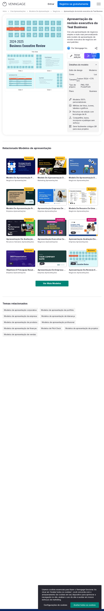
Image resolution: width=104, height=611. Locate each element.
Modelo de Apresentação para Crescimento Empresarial (20, 178)
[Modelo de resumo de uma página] (83, 197)
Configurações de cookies (55, 605)
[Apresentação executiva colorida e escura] (52, 228)
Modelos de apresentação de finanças (20, 328)
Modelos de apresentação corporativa (20, 310)
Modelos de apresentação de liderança (58, 316)
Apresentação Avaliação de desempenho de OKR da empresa (83, 239)
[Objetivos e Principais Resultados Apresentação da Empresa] (20, 259)
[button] (75, 56)
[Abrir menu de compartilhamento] (96, 48)
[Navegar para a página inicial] (14, 4)
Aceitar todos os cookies (85, 605)
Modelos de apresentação (39, 11)
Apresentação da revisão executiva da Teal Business (83, 270)
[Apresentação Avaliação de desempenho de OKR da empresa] (83, 228)
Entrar (51, 4)
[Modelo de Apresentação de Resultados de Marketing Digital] (52, 166)
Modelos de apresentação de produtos (20, 322)
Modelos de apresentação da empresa (20, 316)
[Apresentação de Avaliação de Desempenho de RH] (20, 228)
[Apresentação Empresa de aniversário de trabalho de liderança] (52, 197)
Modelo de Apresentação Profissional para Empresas (20, 208)
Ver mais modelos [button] (52, 283)
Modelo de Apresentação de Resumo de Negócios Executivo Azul (83, 178)
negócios (56, 11)
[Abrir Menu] (98, 4)
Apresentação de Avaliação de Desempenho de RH (20, 239)
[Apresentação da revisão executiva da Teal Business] (83, 259)
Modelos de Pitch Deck (51, 328)
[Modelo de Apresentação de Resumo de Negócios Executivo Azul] (83, 166)
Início (5, 11)
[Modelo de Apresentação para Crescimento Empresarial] (20, 166)
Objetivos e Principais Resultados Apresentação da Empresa (20, 270)
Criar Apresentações (18, 11)
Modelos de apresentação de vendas (20, 334)
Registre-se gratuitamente (73, 4)
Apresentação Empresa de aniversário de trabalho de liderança (52, 208)
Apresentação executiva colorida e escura (52, 239)
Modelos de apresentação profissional (58, 322)
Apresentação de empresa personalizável (52, 270)
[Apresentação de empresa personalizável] (52, 259)
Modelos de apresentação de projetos (81, 328)
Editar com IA (94, 56)
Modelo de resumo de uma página (83, 208)
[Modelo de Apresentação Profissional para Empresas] (20, 197)
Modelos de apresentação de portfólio (57, 310)
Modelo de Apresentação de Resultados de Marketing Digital (52, 178)
